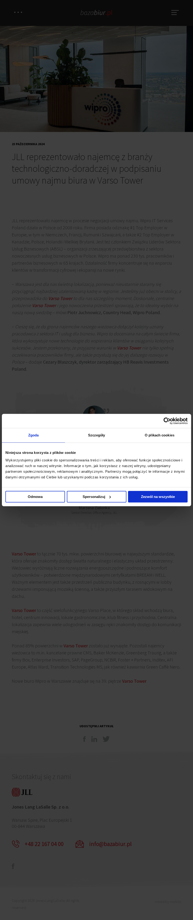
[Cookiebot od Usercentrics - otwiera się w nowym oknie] (167, 420)
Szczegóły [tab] (96, 435)
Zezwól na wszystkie (158, 497)
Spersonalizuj (94, 497)
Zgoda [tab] (33, 435)
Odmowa (35, 497)
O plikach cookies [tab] (159, 435)
